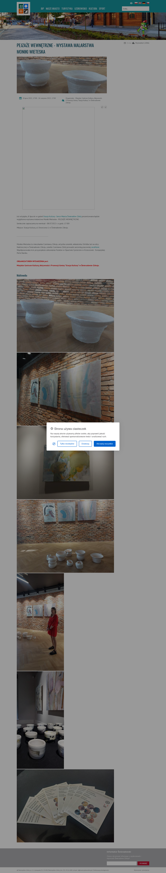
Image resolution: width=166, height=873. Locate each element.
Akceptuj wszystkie (104, 444)
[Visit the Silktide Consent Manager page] (53, 443)
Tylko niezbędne (67, 444)
